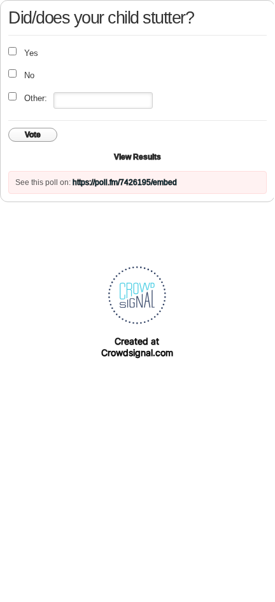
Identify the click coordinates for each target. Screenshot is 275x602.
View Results (137, 157)
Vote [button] (33, 134)
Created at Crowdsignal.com (137, 347)
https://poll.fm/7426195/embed (125, 182)
